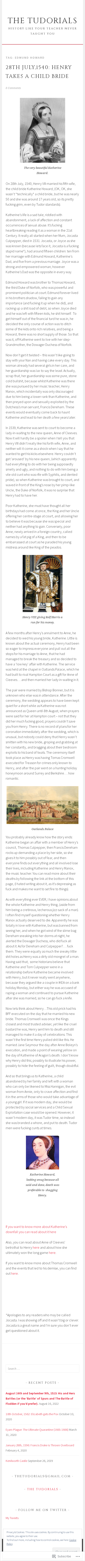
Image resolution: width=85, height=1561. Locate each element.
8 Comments (13, 88)
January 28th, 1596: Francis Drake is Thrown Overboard (40, 1445)
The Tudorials (42, 21)
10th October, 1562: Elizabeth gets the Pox (32, 1414)
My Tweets (12, 1518)
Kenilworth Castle (16, 1461)
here (36, 1247)
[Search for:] (42, 1369)
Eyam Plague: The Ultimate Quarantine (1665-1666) (37, 1430)
